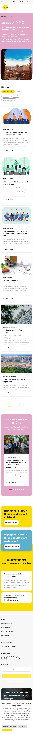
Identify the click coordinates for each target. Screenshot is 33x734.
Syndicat (6, 96)
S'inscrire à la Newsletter (9, 1)
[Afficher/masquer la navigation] (30, 8)
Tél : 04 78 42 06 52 (8, 646)
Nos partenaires (7, 631)
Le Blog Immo (6, 635)
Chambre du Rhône (9, 100)
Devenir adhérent (11, 522)
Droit (19, 91)
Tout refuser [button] (22, 726)
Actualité (16, 96)
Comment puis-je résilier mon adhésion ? (13, 575)
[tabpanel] (16, 460)
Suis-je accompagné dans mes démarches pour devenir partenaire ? (14, 597)
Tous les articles (8, 91)
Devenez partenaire (12, 546)
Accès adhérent (27, 1)
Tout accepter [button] (7, 730)
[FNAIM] (5, 8)
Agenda (4, 639)
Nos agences (5, 627)
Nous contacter (6, 642)
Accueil (5, 16)
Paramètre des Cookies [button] (9, 726)
